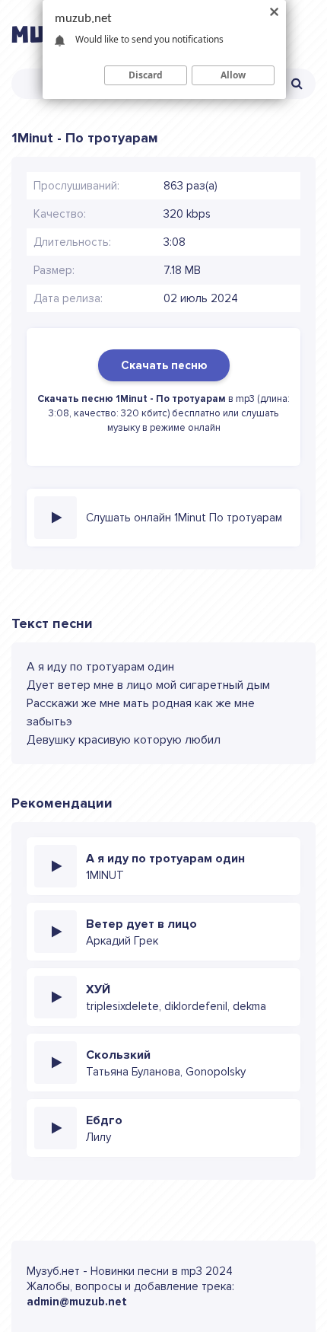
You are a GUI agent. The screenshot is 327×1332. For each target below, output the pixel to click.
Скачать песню (164, 365)
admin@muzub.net (77, 1301)
